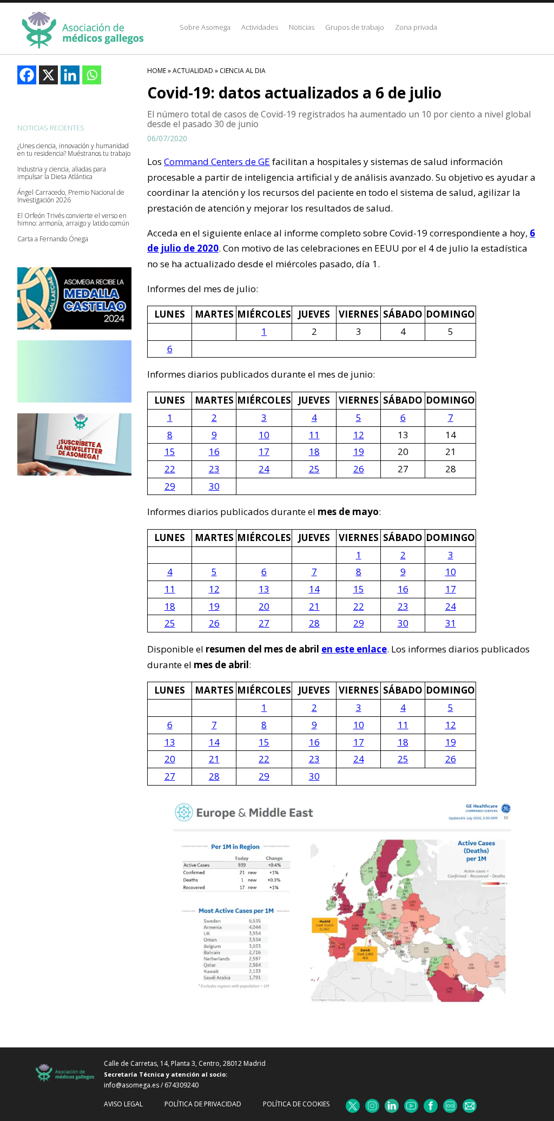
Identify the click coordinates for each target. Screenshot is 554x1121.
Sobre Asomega (205, 27)
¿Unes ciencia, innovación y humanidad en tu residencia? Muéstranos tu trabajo (73, 149)
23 (214, 469)
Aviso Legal (123, 1104)
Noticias (301, 27)
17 (264, 451)
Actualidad (193, 70)
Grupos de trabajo (354, 27)
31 (450, 623)
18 (314, 451)
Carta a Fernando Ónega (52, 239)
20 (264, 606)
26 (358, 469)
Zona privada (416, 27)
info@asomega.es (131, 1085)
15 (169, 451)
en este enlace (354, 649)
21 (314, 606)
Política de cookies (296, 1104)
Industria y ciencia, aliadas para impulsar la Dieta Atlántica (61, 173)
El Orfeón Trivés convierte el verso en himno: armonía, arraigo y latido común (73, 219)
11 (314, 434)
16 (214, 451)
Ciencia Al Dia (243, 70)
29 (169, 486)
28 (314, 623)
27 (264, 623)
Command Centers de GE (217, 161)
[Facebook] (26, 74)
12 (358, 434)
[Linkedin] (70, 74)
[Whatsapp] (91, 74)
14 (314, 589)
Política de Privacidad (202, 1104)
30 (214, 486)
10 (264, 434)
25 (314, 469)
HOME (156, 70)
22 (169, 469)
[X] (48, 74)
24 (264, 469)
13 (264, 589)
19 (358, 451)
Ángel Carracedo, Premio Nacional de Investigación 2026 (70, 196)
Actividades (259, 27)
